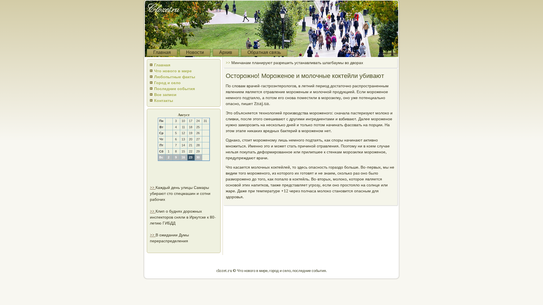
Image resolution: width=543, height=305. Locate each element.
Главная (162, 52)
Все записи (165, 94)
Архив (225, 52)
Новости (195, 52)
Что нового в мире (173, 71)
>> (153, 187)
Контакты (163, 100)
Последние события (174, 88)
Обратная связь (264, 52)
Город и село (167, 82)
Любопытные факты (174, 77)
